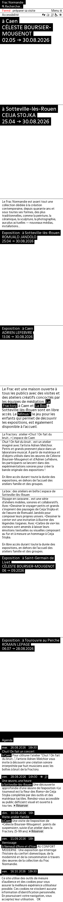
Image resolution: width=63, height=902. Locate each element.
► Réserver (21, 805)
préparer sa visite (24, 10)
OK (38, 899)
